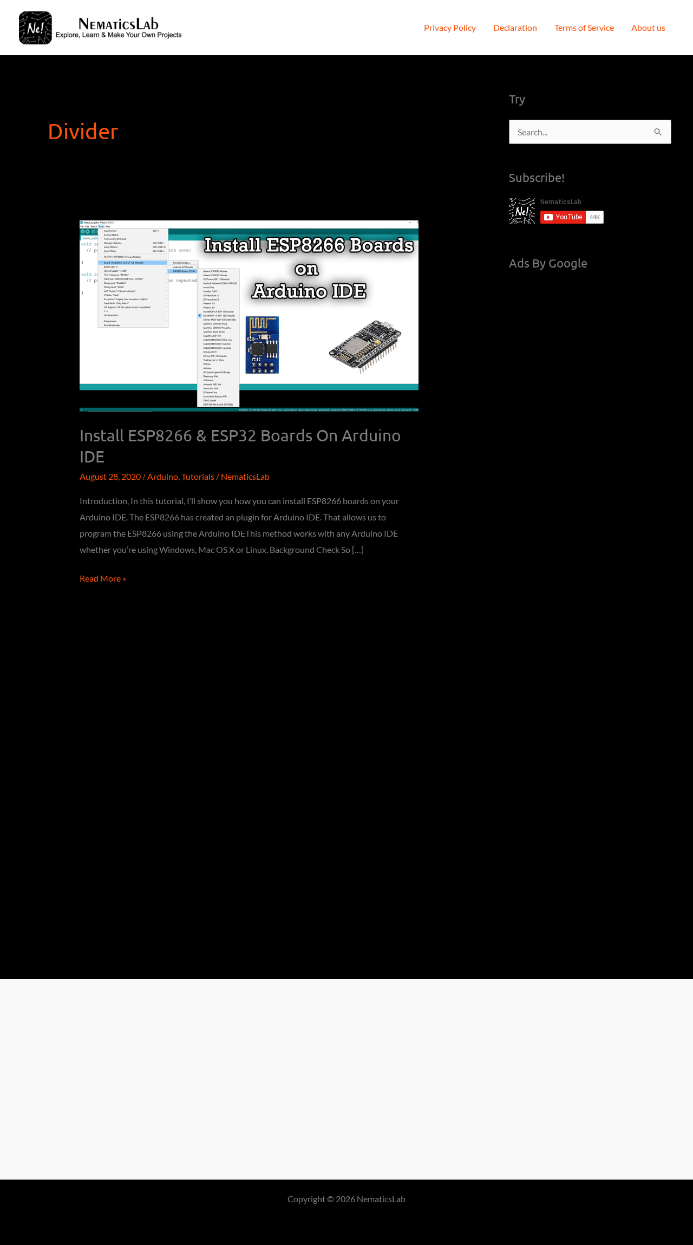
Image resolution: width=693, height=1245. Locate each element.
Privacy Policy (450, 27)
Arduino (162, 476)
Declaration (515, 27)
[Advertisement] (590, 446)
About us (648, 27)
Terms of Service (584, 27)
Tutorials (197, 476)
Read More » (103, 579)
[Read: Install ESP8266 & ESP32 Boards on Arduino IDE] (249, 315)
